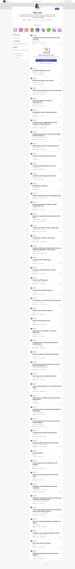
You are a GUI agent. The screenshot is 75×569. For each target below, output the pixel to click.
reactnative (38, 82)
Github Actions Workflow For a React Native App (47, 90)
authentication (43, 219)
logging (42, 125)
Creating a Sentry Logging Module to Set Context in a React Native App (45, 123)
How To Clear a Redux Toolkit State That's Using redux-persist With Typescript (47, 510)
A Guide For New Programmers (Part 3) (44, 156)
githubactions (44, 92)
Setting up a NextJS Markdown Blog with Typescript (45, 487)
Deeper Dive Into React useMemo (42, 310)
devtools (39, 92)
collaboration (35, 281)
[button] (15, 30)
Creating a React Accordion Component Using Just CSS (46, 38)
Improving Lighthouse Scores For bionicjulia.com (42, 101)
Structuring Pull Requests (40, 280)
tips (42, 556)
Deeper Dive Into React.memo (41, 320)
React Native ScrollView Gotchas (42, 290)
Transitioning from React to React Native (45, 432)
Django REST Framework (40, 186)
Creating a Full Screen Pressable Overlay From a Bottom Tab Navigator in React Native (47, 248)
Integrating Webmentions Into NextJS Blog (45, 443)
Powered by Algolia (37, 1)
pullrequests (44, 281)
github (39, 281)
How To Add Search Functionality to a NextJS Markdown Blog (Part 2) (46, 365)
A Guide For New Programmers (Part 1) (44, 176)
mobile (40, 72)
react (34, 72)
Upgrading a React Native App (42, 259)
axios (40, 229)
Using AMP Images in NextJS (41, 70)
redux (34, 229)
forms (34, 147)
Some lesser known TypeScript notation (45, 376)
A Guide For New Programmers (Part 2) (44, 166)
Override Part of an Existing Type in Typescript (47, 300)
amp (43, 72)
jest (33, 137)
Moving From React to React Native (43, 80)
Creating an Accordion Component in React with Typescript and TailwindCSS (47, 498)
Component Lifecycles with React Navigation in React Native (47, 410)
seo (43, 103)
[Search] (8, 1)
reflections (35, 167)
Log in (61, 1)
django (36, 187)
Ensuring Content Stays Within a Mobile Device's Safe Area (45, 205)
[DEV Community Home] (4, 1)
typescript (47, 125)
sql (33, 239)
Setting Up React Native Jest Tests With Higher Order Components (47, 134)
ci (48, 92)
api (33, 187)
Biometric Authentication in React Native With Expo (46, 216)
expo (39, 219)
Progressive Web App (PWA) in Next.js (44, 270)
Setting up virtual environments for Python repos (45, 475)
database (37, 239)
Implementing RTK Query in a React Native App (47, 195)
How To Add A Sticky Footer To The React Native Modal (47, 386)
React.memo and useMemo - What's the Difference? (44, 331)
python (40, 187)
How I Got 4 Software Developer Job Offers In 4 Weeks (47, 522)
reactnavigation (40, 412)
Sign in (51, 63)
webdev (45, 534)
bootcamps (38, 177)
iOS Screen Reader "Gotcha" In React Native (46, 354)
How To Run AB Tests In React (42, 543)
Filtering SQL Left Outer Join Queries (44, 238)
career (34, 157)
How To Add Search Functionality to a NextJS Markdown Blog (46, 421)
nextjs (37, 72)
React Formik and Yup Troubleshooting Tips (46, 146)
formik (37, 147)
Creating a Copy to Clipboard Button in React (46, 533)
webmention (46, 444)
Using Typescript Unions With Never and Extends (45, 463)
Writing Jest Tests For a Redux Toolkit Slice (46, 228)
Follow (57, 8)
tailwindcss (46, 367)
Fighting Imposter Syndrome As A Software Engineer (46, 554)
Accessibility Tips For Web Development (45, 112)
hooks (41, 334)
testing (43, 229)
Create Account (46, 60)
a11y (34, 103)
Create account (68, 1)
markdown (35, 489)
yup (40, 147)
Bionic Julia (34, 35)
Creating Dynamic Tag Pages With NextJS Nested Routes (45, 343)
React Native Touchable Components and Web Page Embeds (46, 398)
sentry (39, 125)
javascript (42, 82)
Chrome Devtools (38, 453)
